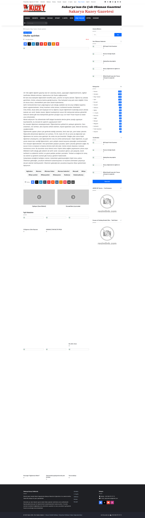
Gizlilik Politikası (54, 515)
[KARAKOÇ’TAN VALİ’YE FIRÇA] (56, 222)
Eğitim (87, 2)
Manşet (96, 121)
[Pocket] (57, 44)
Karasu (54, 2)
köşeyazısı (57, 175)
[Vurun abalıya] (79, 411)
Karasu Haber (49, 171)
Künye (47, 515)
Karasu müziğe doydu (109, 53)
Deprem (96, 131)
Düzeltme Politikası (64, 515)
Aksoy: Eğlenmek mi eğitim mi (111, 68)
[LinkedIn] (33, 44)
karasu (39, 171)
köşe (84, 171)
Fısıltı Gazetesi (97, 129)
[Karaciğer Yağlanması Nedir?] (33, 411)
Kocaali (59, 2)
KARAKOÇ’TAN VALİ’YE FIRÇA (54, 229)
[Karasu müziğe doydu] (97, 56)
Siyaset (64, 2)
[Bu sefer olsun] (79, 279)
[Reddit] (45, 44)
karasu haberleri (64, 171)
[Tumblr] (37, 44)
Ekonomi (93, 2)
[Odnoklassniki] (53, 44)
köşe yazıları (33, 175)
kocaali (76, 171)
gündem (30, 171)
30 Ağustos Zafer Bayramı (30, 229)
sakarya (67, 175)
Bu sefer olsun (73, 343)
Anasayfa (27, 29)
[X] (29, 44)
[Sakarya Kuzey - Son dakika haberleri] (34, 8)
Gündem (42, 2)
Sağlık (95, 118)
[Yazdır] (73, 182)
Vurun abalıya (72, 475)
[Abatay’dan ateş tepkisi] (97, 63)
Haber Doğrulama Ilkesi (76, 515)
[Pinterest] (41, 44)
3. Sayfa (70, 2)
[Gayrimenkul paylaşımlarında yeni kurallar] (56, 411)
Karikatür (96, 126)
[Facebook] (25, 44)
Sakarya (49, 2)
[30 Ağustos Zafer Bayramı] (33, 222)
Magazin (96, 123)
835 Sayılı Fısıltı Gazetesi (110, 46)
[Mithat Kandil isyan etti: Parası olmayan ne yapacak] (97, 78)
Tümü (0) (107, 181)
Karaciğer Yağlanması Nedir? (31, 475)
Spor (75, 2)
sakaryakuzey (78, 175)
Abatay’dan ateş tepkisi (109, 61)
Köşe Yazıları (81, 2)
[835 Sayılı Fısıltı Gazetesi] (97, 48)
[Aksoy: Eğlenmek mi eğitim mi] (97, 71)
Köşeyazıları (46, 175)
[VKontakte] (49, 44)
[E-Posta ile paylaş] (69, 182)
